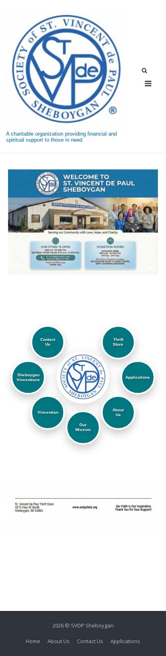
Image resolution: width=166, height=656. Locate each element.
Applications (125, 641)
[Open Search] (144, 71)
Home (33, 641)
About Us (59, 641)
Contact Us (90, 641)
